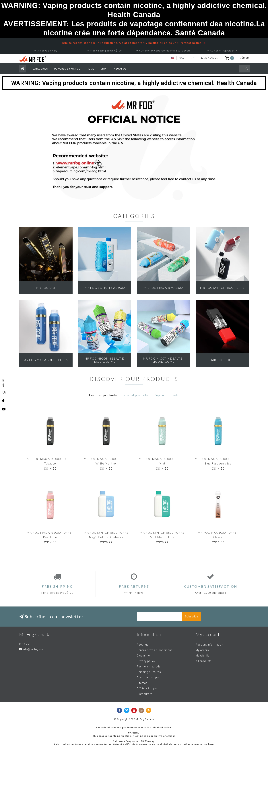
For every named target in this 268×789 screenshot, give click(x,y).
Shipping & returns (149, 672)
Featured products (103, 395)
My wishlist (203, 655)
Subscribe (191, 616)
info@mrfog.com (34, 649)
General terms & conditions (155, 650)
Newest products (135, 395)
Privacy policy (146, 661)
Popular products (166, 395)
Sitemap (142, 683)
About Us (120, 68)
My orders (202, 650)
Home (90, 68)
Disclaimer (144, 655)
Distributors (144, 693)
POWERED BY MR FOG (67, 68)
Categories (40, 68)
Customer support (149, 677)
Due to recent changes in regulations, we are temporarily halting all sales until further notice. (132, 42)
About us (143, 644)
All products (204, 661)
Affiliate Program (148, 688)
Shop (104, 68)
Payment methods (149, 666)
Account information (209, 644)
